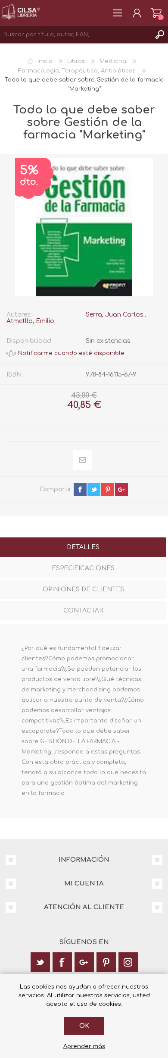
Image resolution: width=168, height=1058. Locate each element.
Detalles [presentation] (83, 547)
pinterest (107, 489)
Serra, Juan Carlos (114, 314)
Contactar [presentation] (83, 610)
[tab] (83, 548)
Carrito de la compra (156, 12)
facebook (80, 489)
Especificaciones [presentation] (83, 568)
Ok (84, 1026)
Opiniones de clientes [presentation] (83, 589)
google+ (121, 489)
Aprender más (84, 1046)
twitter (93, 489)
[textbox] (75, 34)
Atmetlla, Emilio (30, 321)
